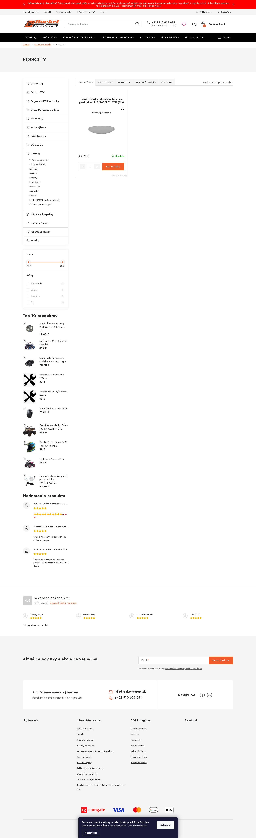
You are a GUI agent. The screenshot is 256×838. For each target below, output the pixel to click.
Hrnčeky (33, 177)
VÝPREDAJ (37, 83)
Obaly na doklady (37, 164)
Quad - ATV (37, 92)
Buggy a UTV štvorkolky (45, 101)
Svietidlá (33, 173)
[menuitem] (31, 37)
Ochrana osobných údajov (89, 779)
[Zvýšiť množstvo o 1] (97, 166)
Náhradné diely (40, 223)
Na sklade (47, 283)
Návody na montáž (86, 12)
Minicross (135, 734)
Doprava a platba (64, 12)
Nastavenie (91, 832)
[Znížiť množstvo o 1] (82, 166)
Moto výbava (38, 127)
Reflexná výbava (138, 751)
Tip (47, 302)
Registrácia (226, 12)
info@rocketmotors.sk (130, 691)
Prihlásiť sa (220, 660)
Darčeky (35, 153)
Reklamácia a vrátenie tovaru (90, 768)
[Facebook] (202, 695)
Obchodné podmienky (87, 773)
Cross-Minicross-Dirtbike (45, 110)
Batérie (32, 195)
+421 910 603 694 (163, 22)
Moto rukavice (137, 745)
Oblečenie (37, 145)
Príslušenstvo (38, 136)
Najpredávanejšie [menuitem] (145, 82)
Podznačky (34, 186)
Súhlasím (165, 825)
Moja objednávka (31, 12)
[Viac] (224, 37)
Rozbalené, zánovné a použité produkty (95, 751)
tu (145, 825)
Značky (35, 240)
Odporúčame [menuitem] (85, 82)
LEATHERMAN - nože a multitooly (44, 199)
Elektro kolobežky (139, 762)
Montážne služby (41, 231)
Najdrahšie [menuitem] (124, 82)
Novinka (47, 296)
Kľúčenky (33, 168)
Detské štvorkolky (139, 728)
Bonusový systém (84, 756)
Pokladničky (35, 182)
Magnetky (33, 191)
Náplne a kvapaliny (42, 214)
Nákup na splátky (84, 762)
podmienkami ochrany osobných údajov (183, 668)
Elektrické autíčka (139, 756)
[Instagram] (209, 695)
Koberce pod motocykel (40, 204)
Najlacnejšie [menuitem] (105, 82)
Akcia (47, 290)
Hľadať (137, 24)
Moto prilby (136, 740)
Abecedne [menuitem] (166, 82)
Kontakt (47, 12)
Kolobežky (37, 118)
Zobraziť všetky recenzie (63, 603)
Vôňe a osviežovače (38, 159)
